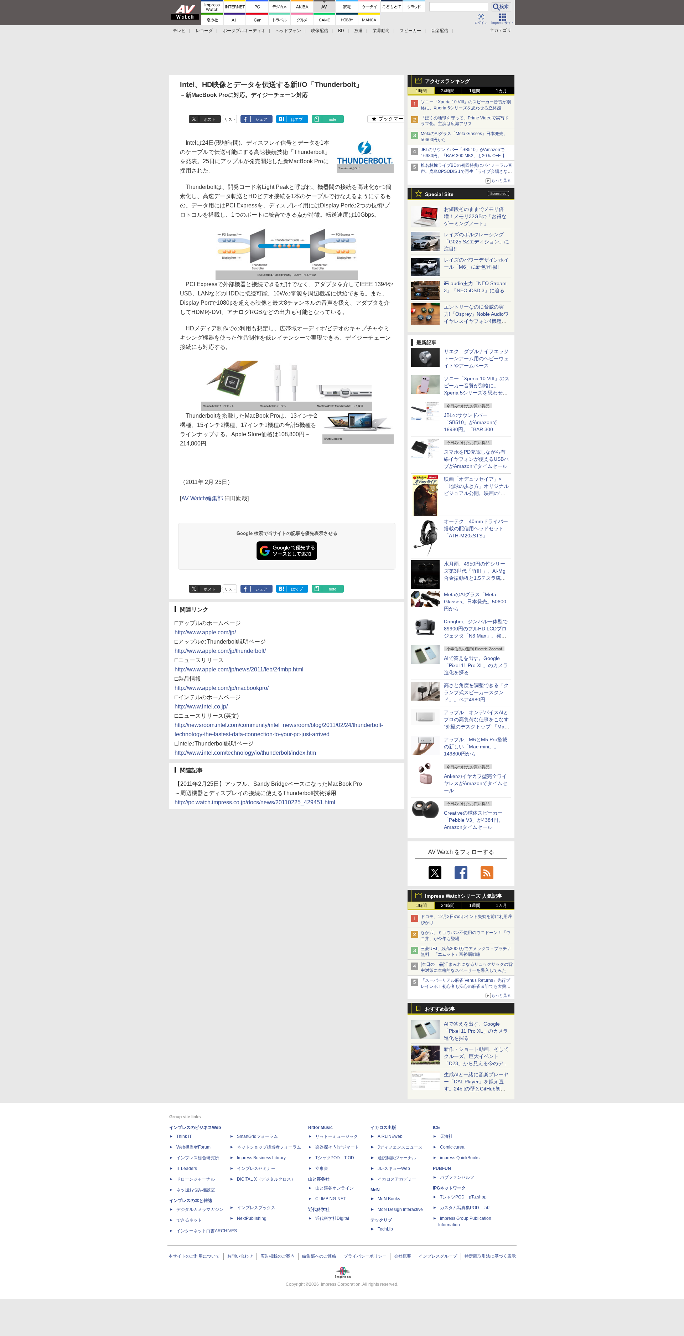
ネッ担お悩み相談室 (195, 1189)
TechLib (385, 1229)
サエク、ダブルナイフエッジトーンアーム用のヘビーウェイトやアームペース (476, 358)
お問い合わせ (240, 1256)
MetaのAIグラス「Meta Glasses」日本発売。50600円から (475, 602)
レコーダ (204, 30)
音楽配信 (439, 30)
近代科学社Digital (332, 1218)
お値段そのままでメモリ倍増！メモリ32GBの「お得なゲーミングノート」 (475, 216)
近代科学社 (319, 1209)
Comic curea (452, 1147)
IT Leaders (186, 1168)
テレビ (179, 30)
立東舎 (321, 1168)
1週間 (474, 90)
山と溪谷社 (319, 1179)
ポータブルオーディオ (244, 30)
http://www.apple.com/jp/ (205, 632)
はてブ (297, 119)
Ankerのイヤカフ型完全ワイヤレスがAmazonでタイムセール (475, 783)
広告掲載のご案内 (277, 1256)
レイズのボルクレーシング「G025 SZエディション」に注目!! (476, 242)
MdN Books (389, 1198)
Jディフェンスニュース (400, 1147)
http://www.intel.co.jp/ (201, 706)
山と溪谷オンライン (334, 1188)
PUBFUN (442, 1168)
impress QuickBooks (460, 1157)
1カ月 (501, 90)
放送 (358, 30)
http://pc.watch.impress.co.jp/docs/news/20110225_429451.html (255, 802)
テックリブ (381, 1220)
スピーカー (410, 30)
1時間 (421, 90)
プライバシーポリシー (365, 1256)
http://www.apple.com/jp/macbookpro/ (222, 688)
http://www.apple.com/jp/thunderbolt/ (220, 651)
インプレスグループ (438, 1256)
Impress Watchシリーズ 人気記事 (463, 896)
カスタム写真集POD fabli (466, 1207)
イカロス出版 (383, 1127)
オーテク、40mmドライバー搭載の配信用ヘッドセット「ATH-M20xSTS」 (476, 528)
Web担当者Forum (193, 1147)
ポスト (210, 119)
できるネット (189, 1220)
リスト (230, 119)
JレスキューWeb (394, 1168)
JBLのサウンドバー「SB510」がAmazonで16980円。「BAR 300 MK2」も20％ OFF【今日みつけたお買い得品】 (465, 155)
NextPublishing (251, 1218)
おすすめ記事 (440, 1009)
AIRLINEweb (390, 1136)
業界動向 (381, 30)
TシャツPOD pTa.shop (463, 1197)
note (332, 119)
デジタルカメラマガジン (199, 1209)
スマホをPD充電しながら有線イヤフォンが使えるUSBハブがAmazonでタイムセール (476, 459)
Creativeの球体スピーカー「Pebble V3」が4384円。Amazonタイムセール (473, 820)
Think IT (184, 1136)
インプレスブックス (256, 1207)
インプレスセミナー (256, 1168)
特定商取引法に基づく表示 (490, 1256)
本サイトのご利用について (194, 1256)
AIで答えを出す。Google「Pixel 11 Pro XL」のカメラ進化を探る (476, 665)
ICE (436, 1127)
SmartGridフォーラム (257, 1136)
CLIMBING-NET (330, 1198)
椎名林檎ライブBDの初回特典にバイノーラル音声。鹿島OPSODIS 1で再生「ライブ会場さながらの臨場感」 (466, 171)
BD (341, 30)
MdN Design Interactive (400, 1209)
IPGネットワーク (449, 1188)
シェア (261, 119)
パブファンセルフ (457, 1177)
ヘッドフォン (288, 30)
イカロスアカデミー (397, 1179)
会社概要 (402, 1256)
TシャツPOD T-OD (334, 1157)
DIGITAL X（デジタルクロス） (266, 1179)
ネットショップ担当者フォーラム (269, 1147)
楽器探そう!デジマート (337, 1147)
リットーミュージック (336, 1136)
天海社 (446, 1136)
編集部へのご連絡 (319, 1256)
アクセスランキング (447, 81)
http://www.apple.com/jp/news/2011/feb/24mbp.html (239, 669)
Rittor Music (320, 1127)
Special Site (439, 194)
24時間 (448, 90)
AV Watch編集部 (202, 498)
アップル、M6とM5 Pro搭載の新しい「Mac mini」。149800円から (475, 747)
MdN (375, 1189)
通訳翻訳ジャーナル (397, 1157)
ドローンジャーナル (195, 1179)
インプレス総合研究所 (197, 1157)
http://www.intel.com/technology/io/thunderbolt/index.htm (245, 753)
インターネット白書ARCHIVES (206, 1230)
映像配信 (319, 30)
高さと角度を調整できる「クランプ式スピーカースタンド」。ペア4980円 (476, 692)
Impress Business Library (261, 1157)
